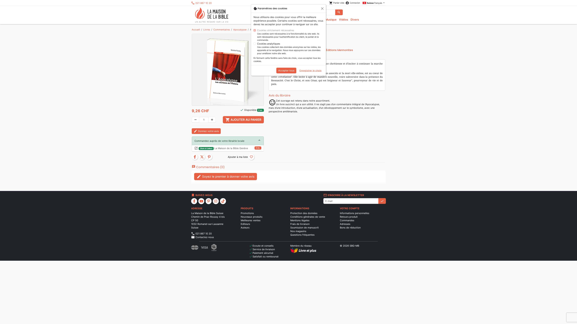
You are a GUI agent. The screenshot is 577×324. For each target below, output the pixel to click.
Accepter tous (286, 70)
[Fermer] (322, 8)
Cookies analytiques (268, 43)
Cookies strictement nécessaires (275, 30)
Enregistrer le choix (310, 70)
